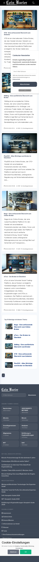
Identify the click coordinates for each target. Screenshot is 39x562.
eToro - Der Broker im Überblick (15, 276)
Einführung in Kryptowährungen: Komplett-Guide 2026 (18, 503)
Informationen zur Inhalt (11, 524)
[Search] (33, 3)
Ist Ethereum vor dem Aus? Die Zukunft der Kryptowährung (16, 466)
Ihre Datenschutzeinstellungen (13, 534)
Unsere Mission (8, 520)
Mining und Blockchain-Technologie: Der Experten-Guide (19, 485)
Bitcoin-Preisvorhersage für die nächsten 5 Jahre (18, 457)
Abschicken (25, 84)
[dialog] (19, 547)
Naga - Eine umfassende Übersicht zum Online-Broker (23, 327)
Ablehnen (13, 552)
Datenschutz (7, 516)
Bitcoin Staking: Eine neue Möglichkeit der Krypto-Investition (18, 475)
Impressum (7, 513)
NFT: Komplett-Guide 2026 (11, 499)
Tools (5, 531)
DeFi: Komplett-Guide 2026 (11, 495)
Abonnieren (32, 395)
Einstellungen (19, 548)
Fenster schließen (25, 90)
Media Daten (7, 538)
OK (26, 552)
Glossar (6, 527)
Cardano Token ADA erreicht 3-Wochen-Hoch (17, 470)
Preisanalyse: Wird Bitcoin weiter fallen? (15, 461)
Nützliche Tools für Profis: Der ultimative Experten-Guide (19, 491)
